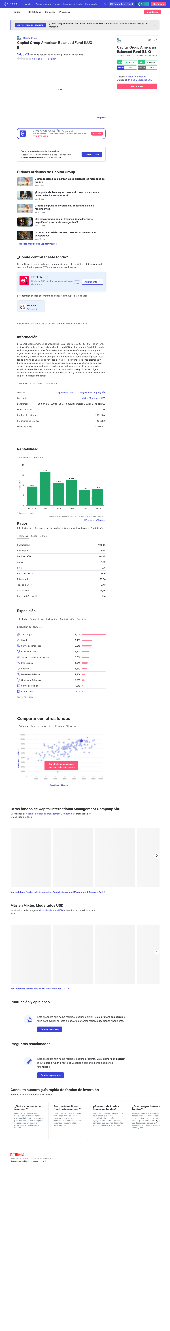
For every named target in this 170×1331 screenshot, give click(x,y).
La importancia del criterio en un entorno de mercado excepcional (65, 234)
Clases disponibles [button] (146, 55)
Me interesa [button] (152, 12)
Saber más (97, 134)
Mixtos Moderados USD (94, 398)
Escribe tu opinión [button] (50, 1029)
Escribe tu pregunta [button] (51, 1075)
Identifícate (158, 4)
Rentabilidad (34, 12)
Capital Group (30, 38)
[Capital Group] (119, 40)
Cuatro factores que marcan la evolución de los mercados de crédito (70, 180)
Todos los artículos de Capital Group (36, 243)
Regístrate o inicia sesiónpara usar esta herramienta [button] (61, 765)
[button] (92, 154)
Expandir (102, 118)
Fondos (16, 12)
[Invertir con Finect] (10, 4)
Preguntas (64, 12)
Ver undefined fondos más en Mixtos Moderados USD (38, 988)
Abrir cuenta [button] (90, 281)
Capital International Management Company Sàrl (81, 392)
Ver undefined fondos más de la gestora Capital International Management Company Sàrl (56, 892)
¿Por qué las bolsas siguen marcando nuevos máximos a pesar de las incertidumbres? (67, 194)
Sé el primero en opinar (44, 58)
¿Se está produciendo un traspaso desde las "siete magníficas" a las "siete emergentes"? (64, 221)
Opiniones (50, 12)
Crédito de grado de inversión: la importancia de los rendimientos (64, 207)
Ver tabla (90, 520)
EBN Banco (39, 277)
